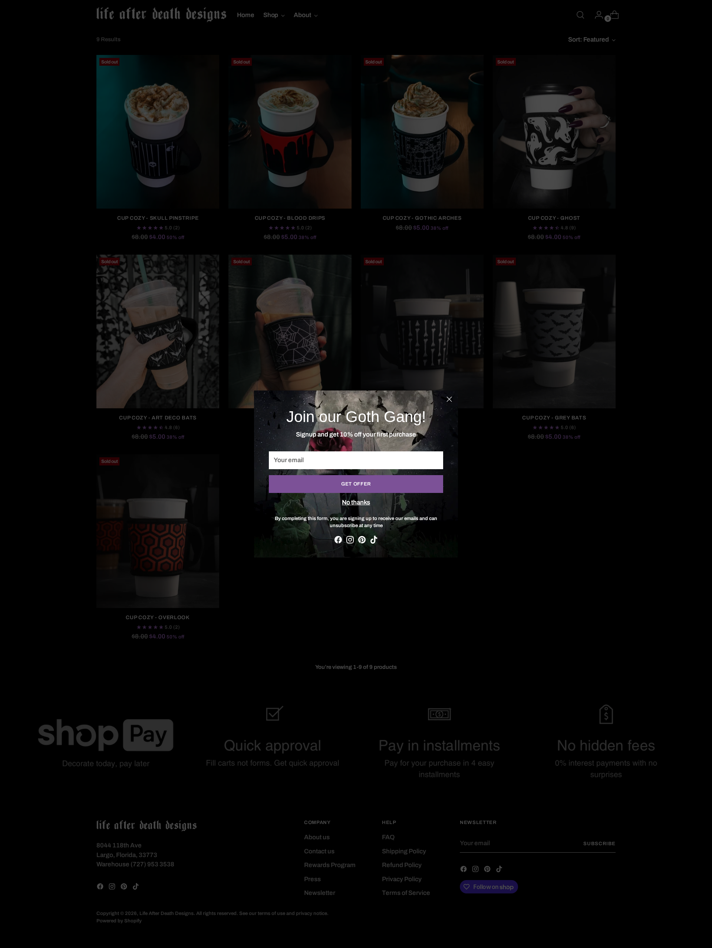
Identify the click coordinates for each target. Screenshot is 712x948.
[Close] (449, 399)
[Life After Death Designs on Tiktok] (373, 541)
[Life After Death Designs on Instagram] (350, 541)
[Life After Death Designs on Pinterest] (361, 541)
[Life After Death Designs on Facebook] (338, 541)
